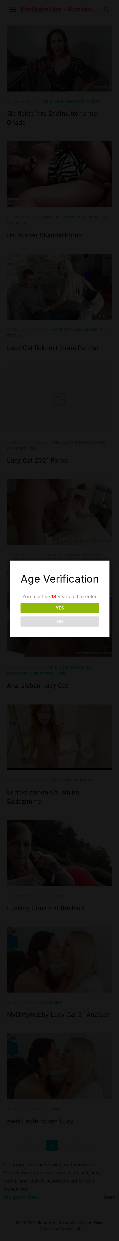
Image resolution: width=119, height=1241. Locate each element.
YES (60, 607)
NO (60, 621)
